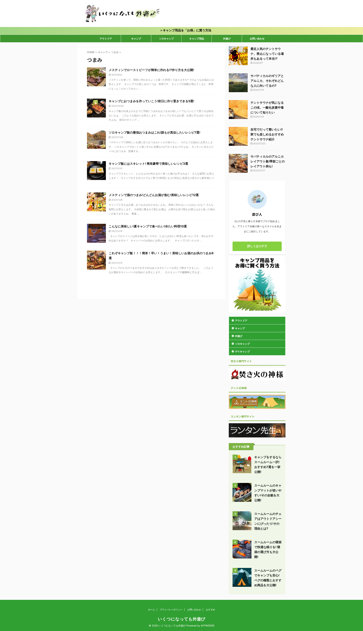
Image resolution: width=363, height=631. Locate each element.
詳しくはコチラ (257, 246)
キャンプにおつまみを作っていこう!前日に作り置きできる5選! (151, 101)
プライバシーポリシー (171, 609)
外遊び (226, 38)
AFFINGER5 (207, 625)
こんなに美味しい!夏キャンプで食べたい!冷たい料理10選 (148, 226)
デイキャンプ (242, 351)
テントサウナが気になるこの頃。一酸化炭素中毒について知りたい (267, 107)
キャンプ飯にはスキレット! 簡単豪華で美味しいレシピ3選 (148, 163)
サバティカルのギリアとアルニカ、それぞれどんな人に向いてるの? (267, 80)
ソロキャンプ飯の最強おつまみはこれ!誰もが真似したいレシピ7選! (154, 132)
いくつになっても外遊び (181, 618)
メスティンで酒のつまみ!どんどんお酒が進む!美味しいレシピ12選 (154, 195)
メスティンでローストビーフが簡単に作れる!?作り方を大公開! (151, 70)
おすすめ (210, 609)
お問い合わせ (257, 38)
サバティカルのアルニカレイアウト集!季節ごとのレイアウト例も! (268, 161)
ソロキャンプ (166, 38)
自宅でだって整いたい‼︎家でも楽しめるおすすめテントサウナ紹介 (267, 134)
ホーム (151, 609)
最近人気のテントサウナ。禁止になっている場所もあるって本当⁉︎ (267, 53)
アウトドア (106, 38)
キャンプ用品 (196, 38)
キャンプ (136, 38)
